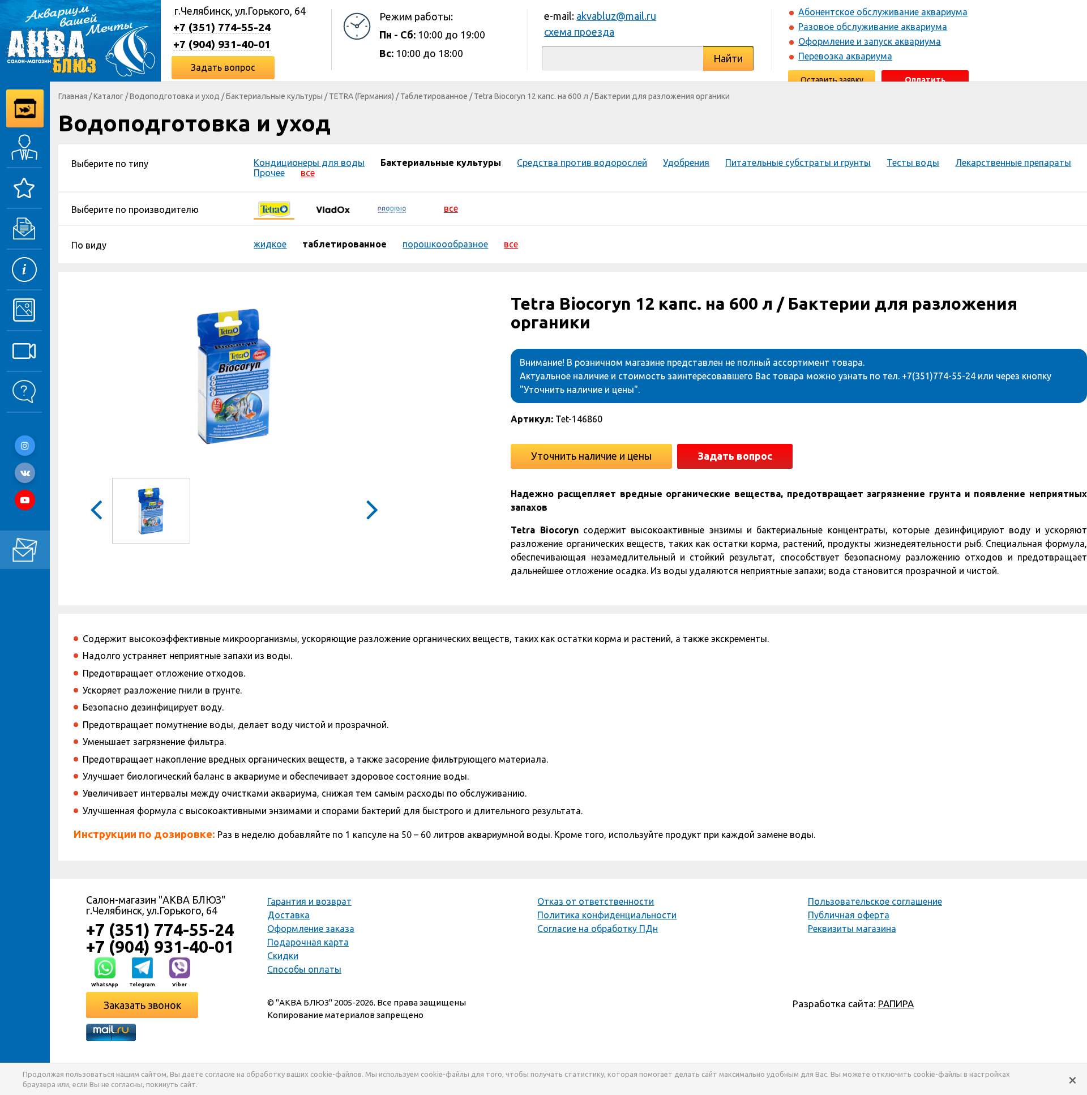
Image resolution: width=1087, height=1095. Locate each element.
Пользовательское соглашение (875, 901)
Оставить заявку (832, 79)
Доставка (288, 915)
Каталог (108, 96)
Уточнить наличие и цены (591, 455)
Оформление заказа (310, 928)
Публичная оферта (848, 915)
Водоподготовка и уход (175, 96)
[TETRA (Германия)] (274, 208)
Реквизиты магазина (852, 928)
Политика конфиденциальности (607, 915)
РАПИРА (896, 1003)
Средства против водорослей (582, 162)
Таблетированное (434, 96)
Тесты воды (913, 162)
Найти (728, 58)
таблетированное (344, 244)
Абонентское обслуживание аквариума (883, 12)
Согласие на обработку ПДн (597, 928)
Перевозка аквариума (845, 56)
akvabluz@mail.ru (616, 16)
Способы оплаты (304, 969)
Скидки (282, 956)
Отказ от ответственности (595, 901)
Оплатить (925, 79)
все (308, 173)
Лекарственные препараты (1013, 162)
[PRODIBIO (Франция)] (391, 208)
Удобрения (686, 162)
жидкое (270, 244)
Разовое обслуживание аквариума (872, 27)
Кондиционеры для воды (309, 162)
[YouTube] (25, 500)
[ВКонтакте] (25, 473)
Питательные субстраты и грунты (798, 162)
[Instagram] (25, 445)
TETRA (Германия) (361, 96)
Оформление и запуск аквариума (869, 41)
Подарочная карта (308, 942)
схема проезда (579, 31)
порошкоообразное (445, 244)
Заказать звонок (142, 1005)
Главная (72, 96)
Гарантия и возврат (309, 901)
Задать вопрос (223, 67)
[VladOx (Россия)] (333, 208)
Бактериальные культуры (274, 96)
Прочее (269, 173)
